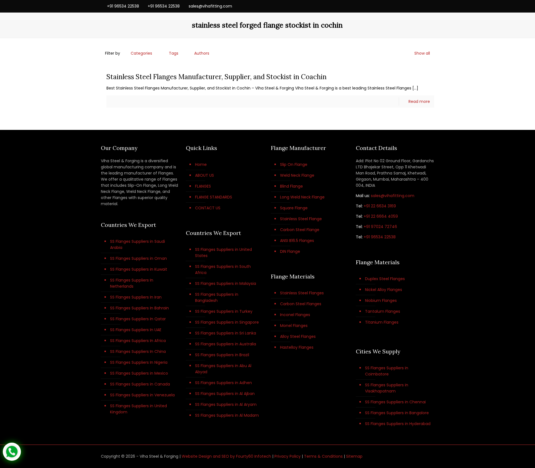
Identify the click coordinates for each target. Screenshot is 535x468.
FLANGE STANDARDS (213, 197)
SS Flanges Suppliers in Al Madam (227, 415)
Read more (419, 101)
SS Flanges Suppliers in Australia (225, 344)
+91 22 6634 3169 (380, 206)
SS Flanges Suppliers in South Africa (223, 269)
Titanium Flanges (381, 322)
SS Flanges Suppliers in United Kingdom (138, 409)
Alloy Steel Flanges (298, 336)
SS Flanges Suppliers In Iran (136, 297)
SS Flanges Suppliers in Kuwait (138, 269)
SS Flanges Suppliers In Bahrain (139, 308)
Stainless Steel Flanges (302, 293)
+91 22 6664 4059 (381, 216)
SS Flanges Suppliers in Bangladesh (216, 297)
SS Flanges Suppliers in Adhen (223, 382)
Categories (141, 53)
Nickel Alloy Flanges (383, 289)
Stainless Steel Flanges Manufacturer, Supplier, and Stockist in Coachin (216, 76)
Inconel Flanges (295, 314)
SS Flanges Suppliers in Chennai (395, 402)
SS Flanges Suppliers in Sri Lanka (225, 333)
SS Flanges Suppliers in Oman (138, 258)
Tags (173, 53)
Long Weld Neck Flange (302, 197)
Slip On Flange (293, 164)
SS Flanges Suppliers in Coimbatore (386, 371)
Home (201, 164)
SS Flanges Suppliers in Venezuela (142, 395)
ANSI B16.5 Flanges (297, 240)
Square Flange (294, 208)
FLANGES (203, 186)
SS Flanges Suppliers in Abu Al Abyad (223, 369)
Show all (422, 53)
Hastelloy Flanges (296, 347)
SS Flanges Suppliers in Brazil (222, 355)
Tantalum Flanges (382, 311)
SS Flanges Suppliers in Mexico (139, 373)
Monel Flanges (294, 325)
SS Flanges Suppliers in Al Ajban (225, 393)
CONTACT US (207, 208)
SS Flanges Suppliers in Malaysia (225, 283)
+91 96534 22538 (123, 6)
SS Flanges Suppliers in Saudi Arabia (137, 244)
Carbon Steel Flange (299, 229)
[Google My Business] (431, 6)
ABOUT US (204, 175)
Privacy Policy (287, 456)
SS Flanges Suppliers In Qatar (138, 319)
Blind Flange (291, 186)
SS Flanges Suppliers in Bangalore (397, 413)
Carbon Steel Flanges (300, 304)
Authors (201, 53)
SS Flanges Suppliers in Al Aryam (226, 404)
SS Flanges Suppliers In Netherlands (131, 283)
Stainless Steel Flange (301, 219)
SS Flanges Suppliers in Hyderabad (398, 423)
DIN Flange (290, 251)
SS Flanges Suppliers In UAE (135, 330)
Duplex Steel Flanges (385, 279)
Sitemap (354, 456)
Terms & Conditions (323, 456)
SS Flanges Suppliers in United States (223, 252)
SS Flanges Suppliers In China (138, 351)
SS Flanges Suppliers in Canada (140, 384)
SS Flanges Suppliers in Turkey (223, 311)
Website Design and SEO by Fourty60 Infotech (226, 456)
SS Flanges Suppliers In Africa (138, 340)
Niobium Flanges (381, 300)
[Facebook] (409, 6)
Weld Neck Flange (297, 175)
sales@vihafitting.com (210, 6)
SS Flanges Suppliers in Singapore (227, 322)
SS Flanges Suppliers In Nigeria (138, 362)
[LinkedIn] (424, 6)
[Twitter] (416, 6)
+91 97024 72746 (380, 226)
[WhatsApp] (401, 6)
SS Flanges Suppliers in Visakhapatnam (386, 388)
